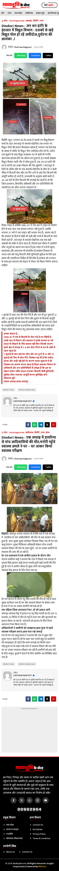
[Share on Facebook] (28, 424)
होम (2, 13)
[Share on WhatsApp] (34, 424)
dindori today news (27, 389)
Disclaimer (38, 829)
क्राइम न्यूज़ (40, 13)
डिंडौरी (35, 20)
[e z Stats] (29, 809)
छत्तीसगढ (29, 13)
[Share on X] (47, 424)
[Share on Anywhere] (53, 424)
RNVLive (42, 866)
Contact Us (38, 825)
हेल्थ (47, 432)
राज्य (9, 13)
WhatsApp (21, 55)
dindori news (8, 389)
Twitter (48, 55)
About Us (10, 852)
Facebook (35, 55)
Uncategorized (16, 20)
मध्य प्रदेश (18, 13)
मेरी (49, 5)
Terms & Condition (41, 838)
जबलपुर (29, 20)
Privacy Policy (39, 834)
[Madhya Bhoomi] (16, 5)
